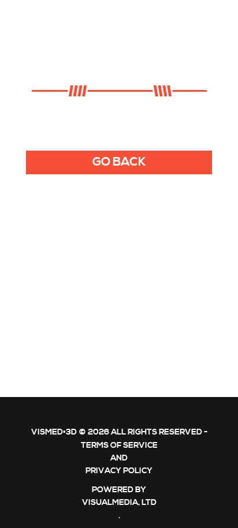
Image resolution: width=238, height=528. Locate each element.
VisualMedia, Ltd (119, 502)
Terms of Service (119, 445)
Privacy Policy (119, 471)
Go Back (119, 162)
